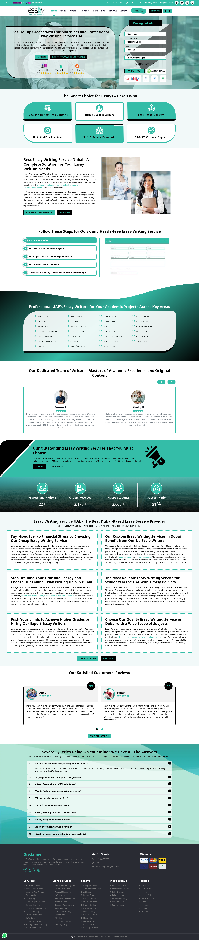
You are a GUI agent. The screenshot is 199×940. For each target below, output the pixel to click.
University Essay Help (78, 346)
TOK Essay (41, 346)
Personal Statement (45, 336)
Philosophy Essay (90, 928)
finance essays (125, 637)
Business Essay (89, 898)
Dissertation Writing (144, 326)
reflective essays (70, 185)
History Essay (88, 918)
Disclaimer (145, 911)
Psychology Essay (119, 885)
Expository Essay (90, 908)
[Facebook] (177, 3)
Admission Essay (44, 316)
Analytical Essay (90, 885)
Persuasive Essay (90, 924)
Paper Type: (129, 31)
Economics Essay (90, 905)
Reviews (113, 11)
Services (72, 11)
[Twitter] (182, 3)
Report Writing (142, 336)
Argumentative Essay (92, 888)
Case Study (42, 321)
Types (84, 11)
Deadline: (128, 47)
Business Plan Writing (111, 316)
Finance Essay (89, 911)
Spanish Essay (118, 905)
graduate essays (139, 637)
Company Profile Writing (145, 321)
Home (54, 11)
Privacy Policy (146, 895)
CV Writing (107, 326)
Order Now (139, 10)
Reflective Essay (118, 892)
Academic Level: (131, 39)
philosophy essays (54, 185)
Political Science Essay (121, 888)
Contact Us (146, 888)
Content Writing (44, 326)
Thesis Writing (141, 341)
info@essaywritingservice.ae (160, 3)
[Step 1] (137, 257)
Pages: (127, 55)
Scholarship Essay (119, 898)
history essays (50, 595)
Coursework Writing (78, 326)
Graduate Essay (90, 914)
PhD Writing (75, 336)
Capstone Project (143, 316)
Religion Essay (118, 895)
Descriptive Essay (90, 901)
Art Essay (87, 892)
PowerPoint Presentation (113, 336)
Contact (123, 11)
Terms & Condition (149, 898)
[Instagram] (187, 3)
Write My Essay (109, 346)
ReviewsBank (45, 70)
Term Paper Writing (110, 341)
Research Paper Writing (47, 341)
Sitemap (145, 908)
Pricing (95, 11)
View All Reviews (99, 736)
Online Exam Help (143, 331)
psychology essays (66, 595)
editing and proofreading (32, 595)
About (63, 11)
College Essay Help (110, 321)
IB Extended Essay (77, 331)
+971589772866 (117, 3)
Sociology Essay (118, 901)
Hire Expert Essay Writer (39, 213)
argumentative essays (33, 187)
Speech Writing (76, 341)
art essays (41, 185)
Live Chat (155, 11)
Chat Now (64, 213)
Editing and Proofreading (47, 331)
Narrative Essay (89, 921)
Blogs (103, 11)
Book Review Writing (78, 316)
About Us (145, 885)
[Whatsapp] (192, 3)
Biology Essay (89, 895)
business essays (126, 557)
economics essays (143, 557)
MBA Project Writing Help (113, 331)
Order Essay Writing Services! (68, 57)
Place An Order (87, 659)
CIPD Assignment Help (79, 321)
